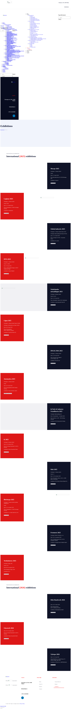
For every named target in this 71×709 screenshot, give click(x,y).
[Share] (1, 707)
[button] (63, 12)
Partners (56, 684)
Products (40, 686)
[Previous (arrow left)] (0, 708)
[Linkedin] (14, 116)
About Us (3, 129)
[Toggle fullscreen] (2, 707)
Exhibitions (56, 686)
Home (1, 129)
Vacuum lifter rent (58, 681)
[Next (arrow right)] (1, 708)
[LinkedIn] (3, 4)
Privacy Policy (22, 703)
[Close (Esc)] (0, 707)
